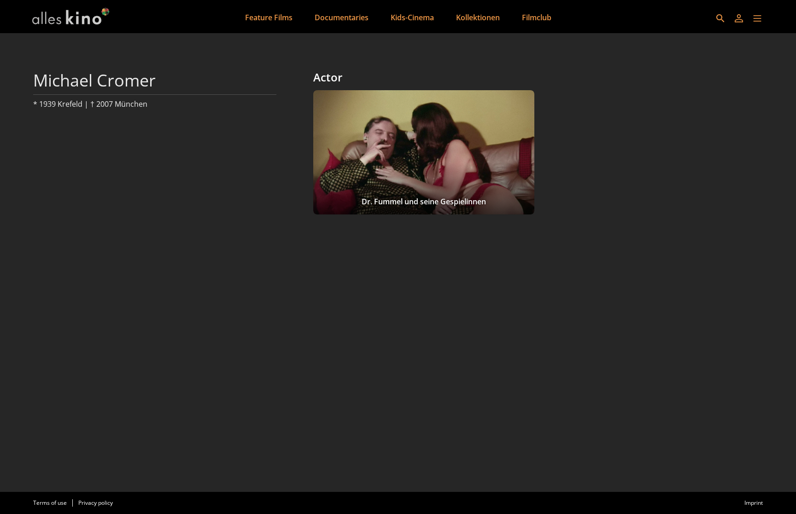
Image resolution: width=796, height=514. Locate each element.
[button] (757, 18)
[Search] (720, 18)
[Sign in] (739, 18)
